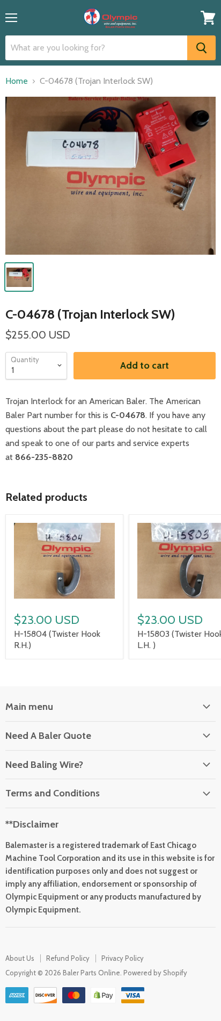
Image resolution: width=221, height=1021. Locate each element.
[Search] (201, 47)
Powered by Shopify (155, 972)
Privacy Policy (122, 958)
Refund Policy (68, 958)
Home (16, 81)
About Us (19, 958)
